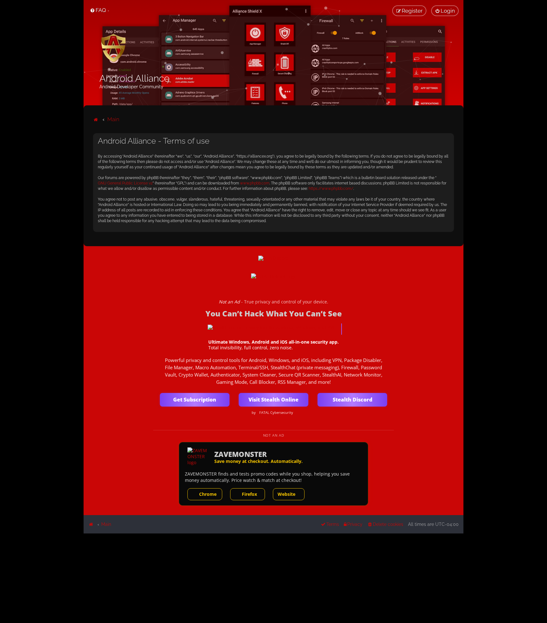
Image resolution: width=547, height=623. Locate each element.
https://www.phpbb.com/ (331, 188)
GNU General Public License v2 (125, 183)
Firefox (249, 494)
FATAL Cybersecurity (276, 412)
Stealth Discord (352, 399)
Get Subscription (194, 399)
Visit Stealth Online (273, 399)
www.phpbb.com (254, 183)
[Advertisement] (273, 577)
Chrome (208, 494)
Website (286, 494)
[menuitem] (98, 10)
